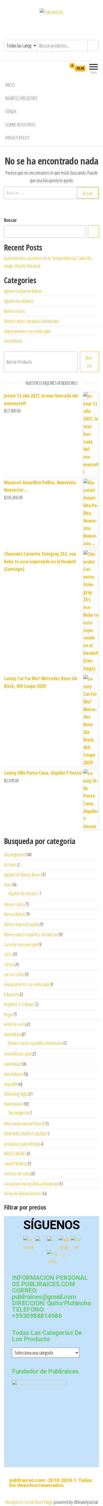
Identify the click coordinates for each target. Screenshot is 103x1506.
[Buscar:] (51, 193)
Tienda (10, 111)
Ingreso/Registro (21, 98)
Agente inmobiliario (19, 301)
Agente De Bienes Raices (23, 291)
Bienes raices (14, 311)
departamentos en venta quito (27, 331)
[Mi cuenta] (62, 68)
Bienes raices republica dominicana (31, 321)
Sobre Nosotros (20, 124)
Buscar (10, 220)
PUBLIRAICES (51, 24)
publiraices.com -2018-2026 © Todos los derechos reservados (50, 1482)
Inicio (10, 85)
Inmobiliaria (13, 341)
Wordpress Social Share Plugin (29, 1502)
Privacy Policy (17, 138)
